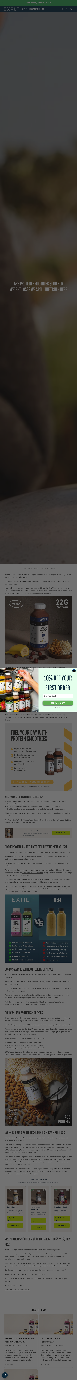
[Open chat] (5, 1375)
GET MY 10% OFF (58, 703)
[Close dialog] (74, 671)
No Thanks (58, 708)
